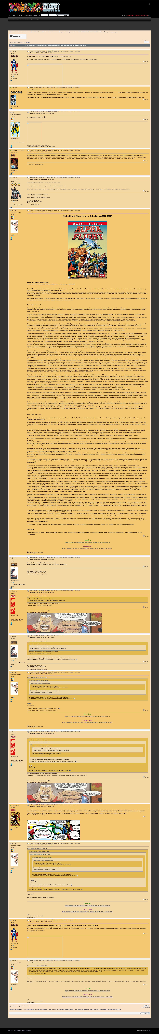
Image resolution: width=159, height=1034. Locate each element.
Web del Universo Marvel (16, 31)
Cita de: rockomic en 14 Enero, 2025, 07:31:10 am (37, 736)
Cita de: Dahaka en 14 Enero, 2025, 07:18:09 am (38, 680)
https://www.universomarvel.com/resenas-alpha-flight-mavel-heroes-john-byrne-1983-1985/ (51, 284)
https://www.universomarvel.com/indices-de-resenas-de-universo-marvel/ (87, 542)
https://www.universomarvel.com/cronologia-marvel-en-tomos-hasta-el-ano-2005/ (87, 548)
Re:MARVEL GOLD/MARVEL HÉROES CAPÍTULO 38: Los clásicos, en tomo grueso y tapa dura (55, 51)
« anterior (143, 40)
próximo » (147, 40)
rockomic (15, 210)
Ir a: (140, 1013)
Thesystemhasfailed (63, 31)
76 (15, 42)
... (14, 42)
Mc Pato (14, 87)
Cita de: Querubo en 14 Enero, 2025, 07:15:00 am (40, 683)
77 (17, 42)
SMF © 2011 (17, 1030)
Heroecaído (15, 805)
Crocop (14, 51)
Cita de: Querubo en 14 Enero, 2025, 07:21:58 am (37, 677)
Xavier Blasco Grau (18, 150)
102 (24, 42)
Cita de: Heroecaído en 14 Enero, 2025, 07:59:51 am (37, 965)
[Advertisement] (79, 25)
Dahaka (14, 591)
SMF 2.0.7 (10, 1030)
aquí (149, 15)
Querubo (71, 31)
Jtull (13, 112)
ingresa (30, 15)
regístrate (37, 15)
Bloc (150, 1030)
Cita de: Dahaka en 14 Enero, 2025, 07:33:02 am (37, 848)
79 (20, 42)
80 (21, 42)
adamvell (14, 177)
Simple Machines (26, 1030)
